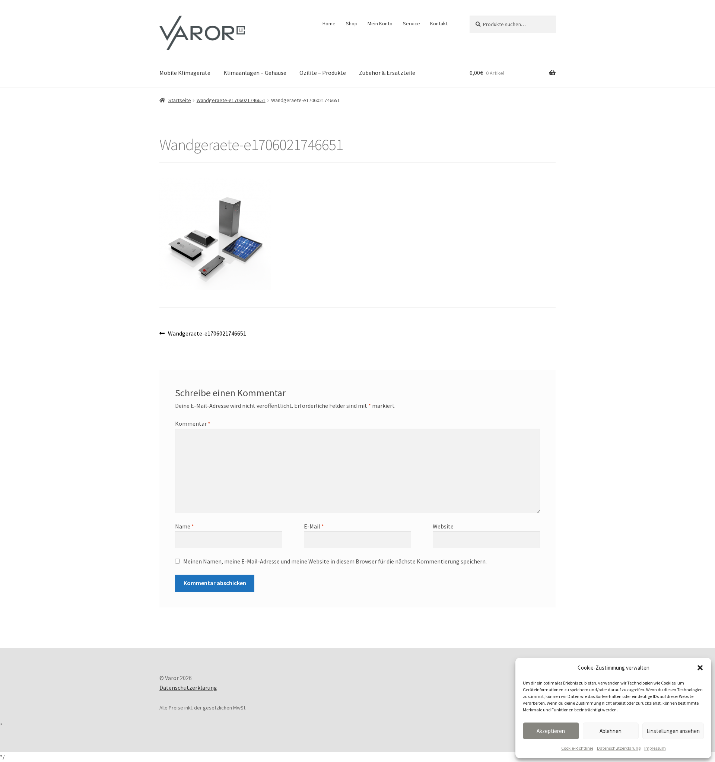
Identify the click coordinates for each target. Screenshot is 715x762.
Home (329, 23)
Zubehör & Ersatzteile (387, 72)
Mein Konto (380, 23)
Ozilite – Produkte (322, 72)
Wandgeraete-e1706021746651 (231, 100)
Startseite (179, 100)
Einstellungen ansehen (673, 730)
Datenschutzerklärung (619, 748)
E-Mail (314, 526)
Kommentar (192, 423)
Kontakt (439, 23)
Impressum (655, 748)
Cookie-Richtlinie (577, 748)
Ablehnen (611, 730)
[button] (700, 667)
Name (184, 526)
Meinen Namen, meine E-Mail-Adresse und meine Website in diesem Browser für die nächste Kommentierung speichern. (335, 561)
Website (443, 526)
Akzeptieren (551, 730)
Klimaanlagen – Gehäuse (254, 72)
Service (411, 23)
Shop (352, 23)
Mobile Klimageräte (184, 72)
